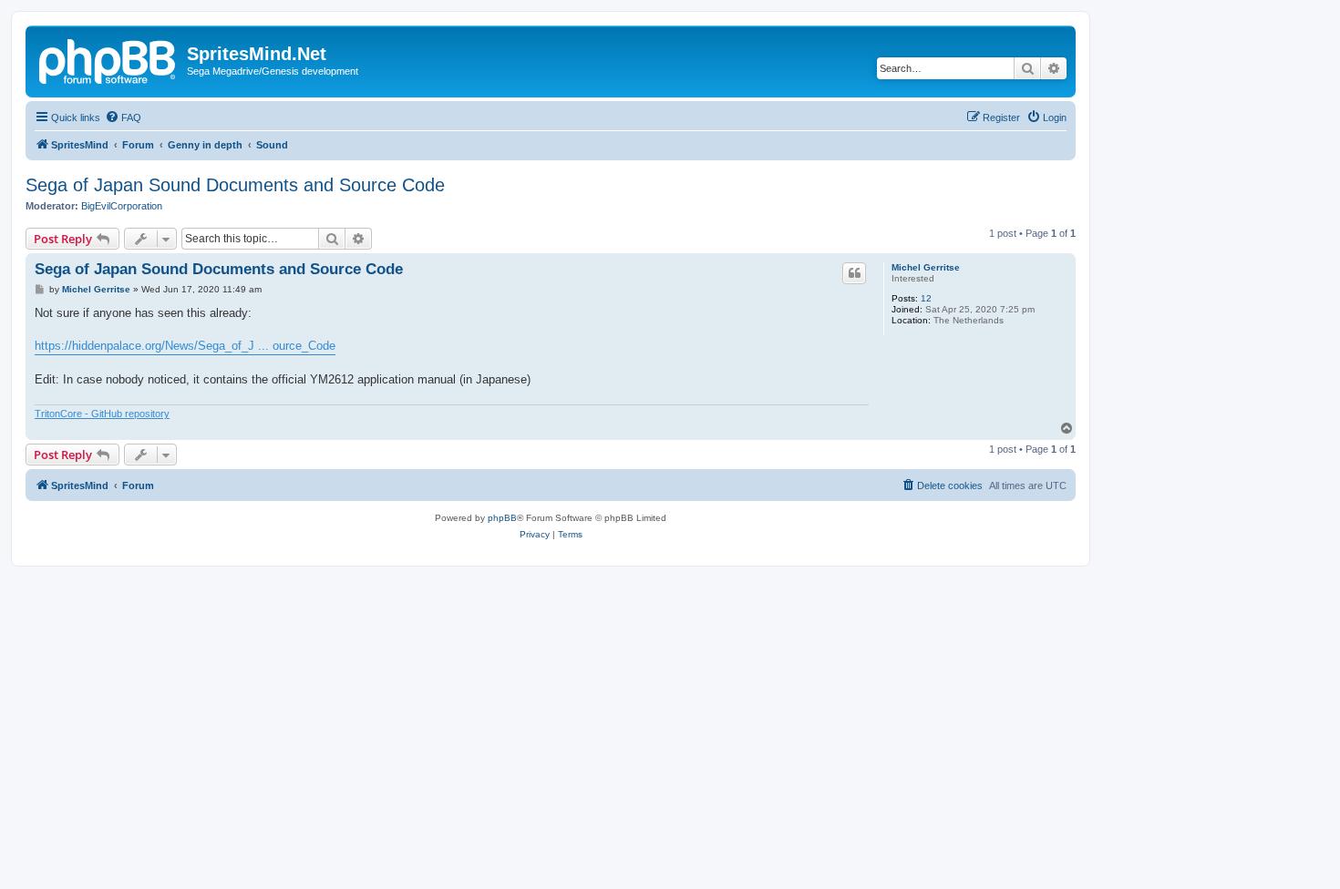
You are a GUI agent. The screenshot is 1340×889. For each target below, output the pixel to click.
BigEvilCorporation (121, 205)
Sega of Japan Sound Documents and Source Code (235, 185)
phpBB (502, 518)
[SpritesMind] (108, 59)
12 (926, 298)
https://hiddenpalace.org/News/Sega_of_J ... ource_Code (185, 346)
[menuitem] (123, 117)
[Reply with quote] (854, 273)
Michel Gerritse (926, 267)
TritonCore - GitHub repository (102, 413)
